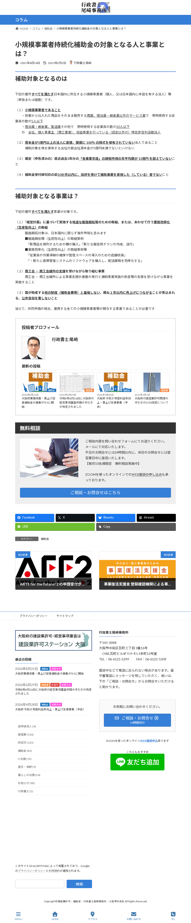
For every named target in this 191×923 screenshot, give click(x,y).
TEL (173, 919)
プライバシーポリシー (34, 616)
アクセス (92, 919)
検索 (79, 884)
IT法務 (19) (24, 759)
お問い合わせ (134, 919)
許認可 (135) (26, 742)
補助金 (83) (25, 750)
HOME (86, 616)
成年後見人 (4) (27, 726)
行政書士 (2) (25, 791)
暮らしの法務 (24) (29, 775)
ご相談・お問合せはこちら (95, 492)
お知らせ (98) (26, 783)
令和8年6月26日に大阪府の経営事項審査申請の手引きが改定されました (76, 402)
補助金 (51, 390)
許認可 (54, 684)
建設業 (89, 390)
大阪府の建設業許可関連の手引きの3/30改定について (151, 400)
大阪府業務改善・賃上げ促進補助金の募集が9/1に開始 (38, 402)
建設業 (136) (26, 734)
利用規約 (54, 871)
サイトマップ (65, 616)
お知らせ (56, 668)
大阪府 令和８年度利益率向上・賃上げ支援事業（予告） (114, 402)
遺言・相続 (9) (27, 767)
